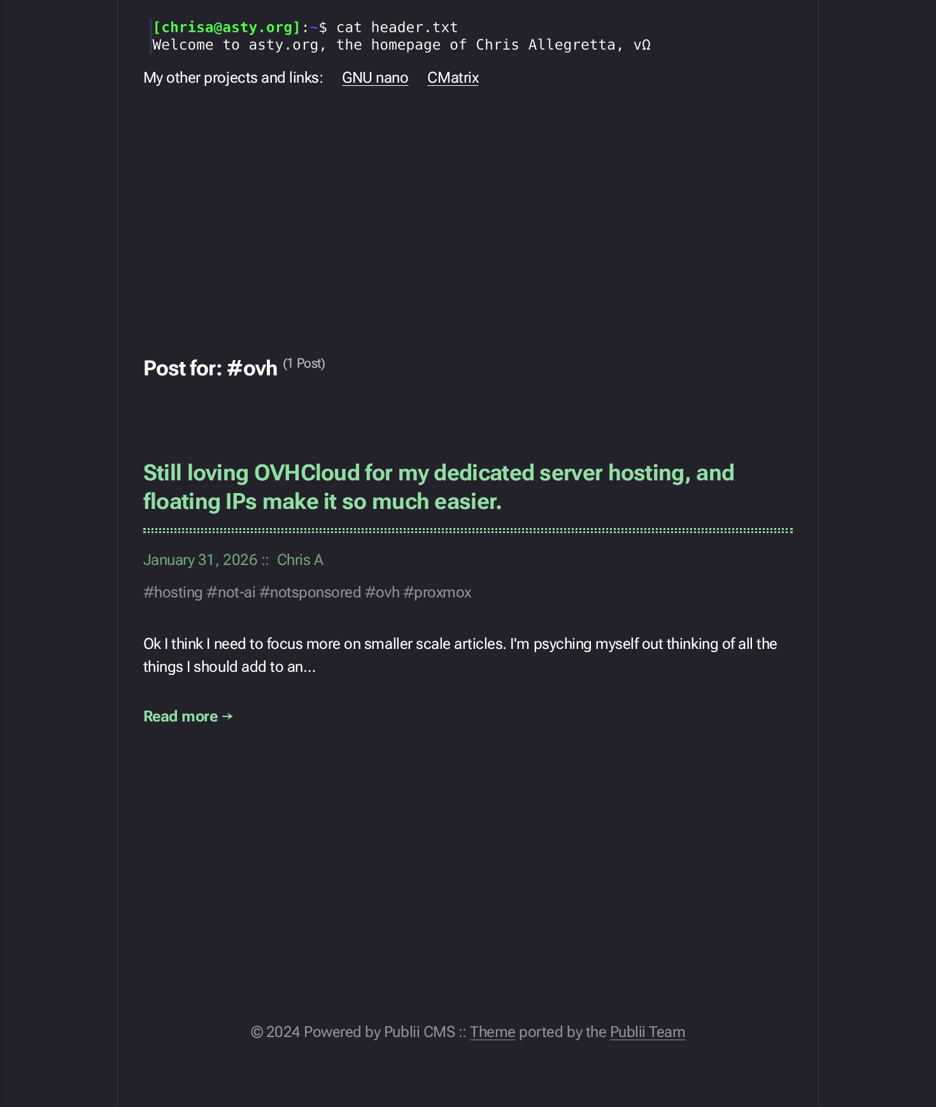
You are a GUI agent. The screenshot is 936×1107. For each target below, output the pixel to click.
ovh (387, 592)
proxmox (442, 592)
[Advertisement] (468, 213)
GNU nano (375, 78)
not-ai (236, 592)
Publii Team (648, 1032)
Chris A (300, 560)
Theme (493, 1032)
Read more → (188, 716)
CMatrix (452, 78)
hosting (178, 592)
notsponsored (315, 592)
